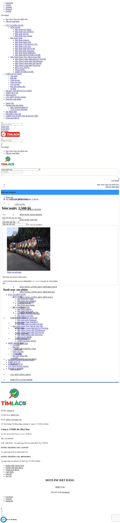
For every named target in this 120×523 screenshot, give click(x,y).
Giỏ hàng (5, 129)
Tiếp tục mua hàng (12, 21)
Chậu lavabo (15, 80)
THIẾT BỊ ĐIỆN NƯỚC (24, 72)
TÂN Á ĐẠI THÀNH (18, 110)
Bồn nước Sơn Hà (21, 34)
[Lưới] (3, 214)
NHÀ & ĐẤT (11, 95)
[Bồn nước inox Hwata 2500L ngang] (28, 270)
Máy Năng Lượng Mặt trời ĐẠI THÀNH (30, 59)
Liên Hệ (9, 474)
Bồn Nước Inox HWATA (24, 32)
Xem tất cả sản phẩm (13, 99)
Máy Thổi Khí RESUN (19, 107)
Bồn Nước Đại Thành (23, 30)
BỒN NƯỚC (15, 27)
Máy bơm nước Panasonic (24, 51)
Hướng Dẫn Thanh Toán (15, 466)
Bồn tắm (13, 78)
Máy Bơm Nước (16, 38)
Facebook (65, 492)
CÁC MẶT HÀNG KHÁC (16, 97)
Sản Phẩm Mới (11, 112)
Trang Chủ (10, 103)
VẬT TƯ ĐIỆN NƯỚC (15, 25)
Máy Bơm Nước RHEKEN (25, 53)
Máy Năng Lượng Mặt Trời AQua (27, 65)
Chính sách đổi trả (12, 118)
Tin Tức (9, 476)
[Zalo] (3, 520)
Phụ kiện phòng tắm (17, 87)
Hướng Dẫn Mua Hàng (14, 468)
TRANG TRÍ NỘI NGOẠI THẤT (19, 91)
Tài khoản (4, 131)
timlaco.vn (13, 420)
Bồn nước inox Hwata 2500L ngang (14, 277)
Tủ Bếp (13, 89)
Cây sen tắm (14, 84)
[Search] (2, 174)
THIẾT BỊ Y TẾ (12, 93)
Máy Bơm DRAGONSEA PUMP (27, 55)
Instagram (9, 501)
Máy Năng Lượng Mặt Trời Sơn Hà (28, 63)
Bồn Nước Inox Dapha (23, 36)
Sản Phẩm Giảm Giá (13, 114)
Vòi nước (13, 76)
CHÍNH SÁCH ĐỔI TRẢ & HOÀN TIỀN (22, 116)
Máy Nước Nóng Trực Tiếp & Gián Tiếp (25, 57)
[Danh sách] (5, 214)
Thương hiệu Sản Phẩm (14, 105)
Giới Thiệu (10, 472)
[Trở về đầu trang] (2, 511)
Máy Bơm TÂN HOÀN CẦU (26, 44)
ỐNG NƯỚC (20, 70)
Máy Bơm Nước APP (23, 42)
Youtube (9, 499)
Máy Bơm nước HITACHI (25, 49)
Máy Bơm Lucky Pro (23, 46)
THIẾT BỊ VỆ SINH (13, 74)
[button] (1, 145)
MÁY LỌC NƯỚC (22, 68)
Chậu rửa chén (15, 82)
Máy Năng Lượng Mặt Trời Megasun (29, 61)
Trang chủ (9, 197)
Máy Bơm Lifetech (22, 40)
